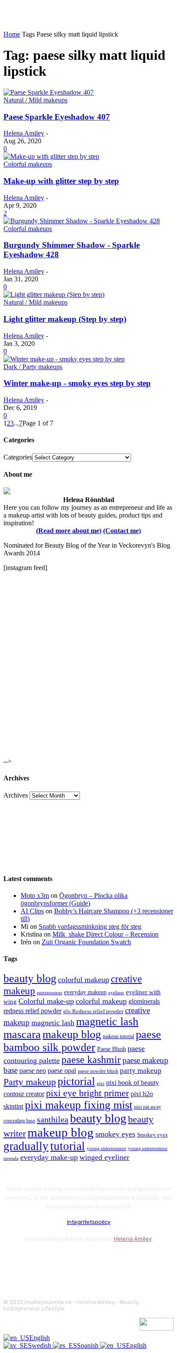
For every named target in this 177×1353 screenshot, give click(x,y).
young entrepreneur (106, 1148)
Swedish (40, 1345)
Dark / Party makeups (32, 366)
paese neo (32, 1070)
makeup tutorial (118, 1036)
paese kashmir (91, 1059)
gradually (26, 1146)
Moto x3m (35, 895)
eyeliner (116, 992)
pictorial (76, 1081)
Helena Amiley (23, 133)
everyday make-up (49, 1157)
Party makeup (29, 1082)
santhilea (52, 1119)
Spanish (88, 1345)
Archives (15, 795)
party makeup (141, 1070)
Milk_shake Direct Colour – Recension (105, 934)
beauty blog (29, 978)
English (39, 1337)
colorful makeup (83, 979)
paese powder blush (98, 1071)
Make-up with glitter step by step (61, 180)
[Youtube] (103, 1260)
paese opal (62, 1070)
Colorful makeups (27, 164)
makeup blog (72, 1034)
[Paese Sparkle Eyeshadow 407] (48, 92)
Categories (17, 457)
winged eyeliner (104, 1157)
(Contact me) (122, 530)
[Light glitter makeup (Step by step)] (53, 294)
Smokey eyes (152, 1135)
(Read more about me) (68, 530)
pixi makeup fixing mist (78, 1105)
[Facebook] (11, 1260)
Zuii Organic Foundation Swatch (86, 942)
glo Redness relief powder (93, 1011)
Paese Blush (111, 1048)
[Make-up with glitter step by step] (51, 156)
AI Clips (32, 911)
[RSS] (80, 1260)
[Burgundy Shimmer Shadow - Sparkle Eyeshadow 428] (81, 221)
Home (11, 34)
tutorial (67, 1146)
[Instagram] (34, 1260)
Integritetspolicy (88, 1222)
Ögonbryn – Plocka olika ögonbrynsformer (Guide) (74, 899)
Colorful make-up (46, 1001)
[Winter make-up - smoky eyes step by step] (64, 359)
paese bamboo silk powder (82, 1041)
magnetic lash (52, 1022)
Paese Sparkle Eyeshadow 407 (56, 116)
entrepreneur (49, 992)
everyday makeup (85, 992)
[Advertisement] (88, 667)
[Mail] (57, 1260)
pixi (100, 1083)
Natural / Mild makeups (35, 100)
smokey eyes (115, 1134)
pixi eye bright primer (87, 1093)
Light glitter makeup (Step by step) (64, 319)
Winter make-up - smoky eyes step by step (77, 383)
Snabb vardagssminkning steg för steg (90, 926)
